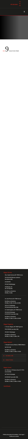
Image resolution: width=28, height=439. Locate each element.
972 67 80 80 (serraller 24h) (11, 329)
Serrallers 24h (9, 355)
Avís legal (21, 434)
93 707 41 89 (8, 347)
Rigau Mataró (8, 342)
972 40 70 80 (8, 284)
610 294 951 (8, 281)
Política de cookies (14, 436)
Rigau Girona (8, 272)
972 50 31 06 (8, 332)
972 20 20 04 (14, 4)
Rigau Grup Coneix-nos (14, 234)
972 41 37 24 (8, 305)
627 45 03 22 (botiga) (10, 374)
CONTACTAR (14, 250)
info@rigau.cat (8, 286)
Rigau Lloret (7, 367)
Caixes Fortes (9, 360)
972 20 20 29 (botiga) (10, 312)
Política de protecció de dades (10, 434)
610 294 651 (8, 377)
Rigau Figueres (8, 324)
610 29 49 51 (8, 314)
